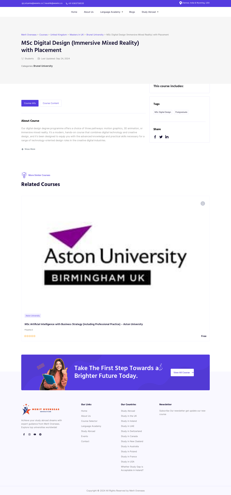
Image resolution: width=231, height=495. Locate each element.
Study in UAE (127, 426)
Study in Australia (130, 446)
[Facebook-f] (24, 434)
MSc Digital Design (163, 112)
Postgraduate (181, 112)
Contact (85, 441)
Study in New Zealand (132, 441)
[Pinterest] (40, 434)
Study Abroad (149, 12)
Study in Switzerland (131, 431)
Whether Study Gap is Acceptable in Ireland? (132, 468)
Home (74, 12)
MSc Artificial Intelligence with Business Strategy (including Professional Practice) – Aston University (84, 324)
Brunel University (43, 66)
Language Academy (110, 12)
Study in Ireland (129, 421)
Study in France (129, 456)
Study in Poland (129, 451)
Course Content (51, 103)
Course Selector (89, 421)
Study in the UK (129, 416)
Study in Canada (129, 436)
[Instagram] (29, 434)
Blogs (132, 12)
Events (84, 436)
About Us (88, 12)
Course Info (30, 103)
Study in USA (127, 461)
